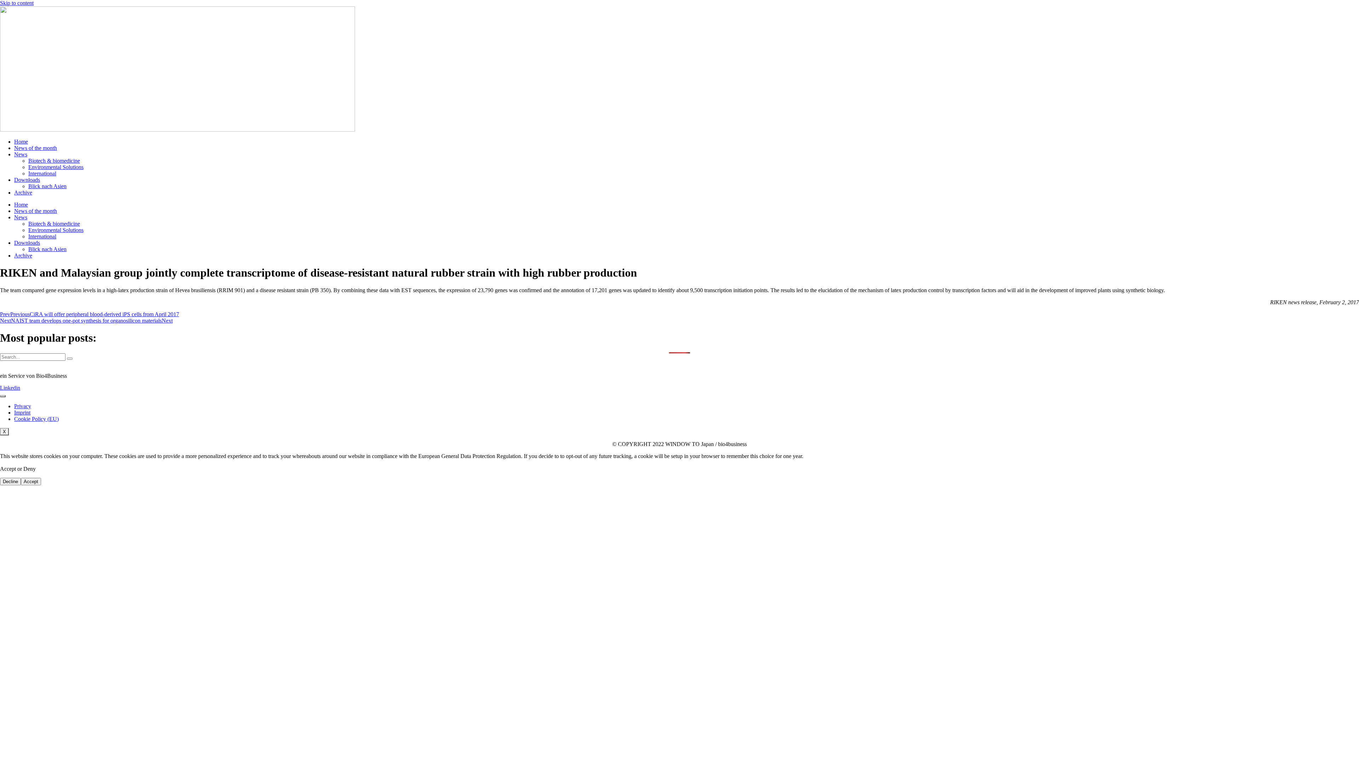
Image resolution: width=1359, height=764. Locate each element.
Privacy (22, 406)
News (20, 154)
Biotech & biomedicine (54, 161)
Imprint (22, 413)
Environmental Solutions (56, 167)
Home (21, 142)
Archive (23, 193)
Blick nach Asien (47, 186)
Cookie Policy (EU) (36, 419)
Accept (31, 481)
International (42, 173)
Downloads (27, 180)
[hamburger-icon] (3, 396)
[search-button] (70, 359)
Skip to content (17, 3)
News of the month (35, 148)
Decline (10, 481)
